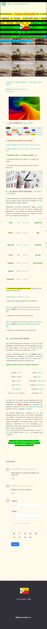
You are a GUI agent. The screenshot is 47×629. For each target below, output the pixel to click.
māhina (14, 209)
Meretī (18, 245)
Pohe (7, 309)
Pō (23, 223)
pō (16, 307)
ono (27, 271)
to (18, 145)
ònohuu (24, 307)
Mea (27, 145)
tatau (13, 297)
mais (22, 419)
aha (8, 145)
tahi (27, 223)
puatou (22, 130)
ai (10, 430)
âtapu (13, 193)
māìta (18, 128)
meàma (40, 207)
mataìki (29, 409)
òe (20, 145)
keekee (8, 130)
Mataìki (18, 389)
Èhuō (39, 377)
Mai (13, 389)
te (10, 145)
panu (27, 432)
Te (22, 123)
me (30, 309)
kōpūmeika (33, 128)
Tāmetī (18, 271)
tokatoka (40, 134)
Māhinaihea (42, 381)
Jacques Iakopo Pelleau (23, 63)
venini (12, 322)
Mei (41, 393)
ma (28, 307)
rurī (13, 307)
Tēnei (8, 307)
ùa (27, 233)
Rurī (18, 223)
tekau (35, 309)
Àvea (41, 389)
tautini (27, 309)
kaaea (40, 132)
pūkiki (15, 134)
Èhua (7, 358)
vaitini (30, 123)
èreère (39, 130)
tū (38, 346)
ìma (27, 263)
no (10, 309)
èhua (19, 309)
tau (25, 123)
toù (27, 245)
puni (37, 343)
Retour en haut (22, 617)
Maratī (18, 233)
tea (22, 128)
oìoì (26, 297)
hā (27, 255)
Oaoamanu (40, 385)
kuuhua (27, 130)
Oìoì (7, 322)
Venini (18, 263)
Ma (30, 159)
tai (20, 407)
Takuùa (40, 373)
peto (22, 149)
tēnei (19, 297)
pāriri (22, 145)
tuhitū (34, 350)
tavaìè (13, 128)
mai (29, 354)
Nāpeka (18, 385)
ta (18, 149)
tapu (19, 279)
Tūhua (15, 393)
